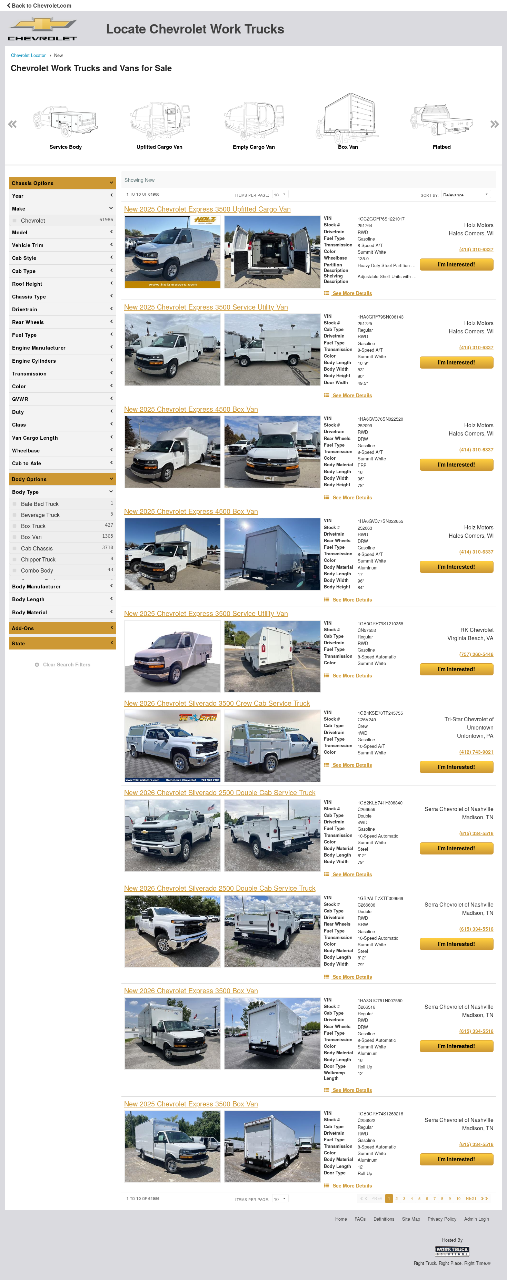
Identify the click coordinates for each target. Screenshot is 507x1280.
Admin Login (476, 1218)
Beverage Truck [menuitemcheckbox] (40, 515)
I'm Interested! (456, 264)
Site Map (411, 1218)
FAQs (360, 1218)
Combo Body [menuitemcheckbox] (36, 570)
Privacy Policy (442, 1218)
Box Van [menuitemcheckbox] (31, 537)
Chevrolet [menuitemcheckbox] (32, 220)
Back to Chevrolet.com (40, 5)
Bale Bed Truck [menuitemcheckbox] (39, 504)
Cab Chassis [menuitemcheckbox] (36, 548)
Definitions (384, 1218)
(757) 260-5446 (476, 654)
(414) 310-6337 (476, 249)
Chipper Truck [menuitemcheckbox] (38, 559)
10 (458, 1198)
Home (341, 1218)
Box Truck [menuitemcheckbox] (33, 526)
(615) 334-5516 (476, 833)
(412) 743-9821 (476, 751)
